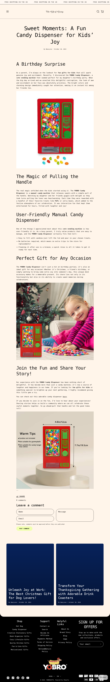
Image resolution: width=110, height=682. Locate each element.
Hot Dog (19, 626)
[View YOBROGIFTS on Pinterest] (22, 677)
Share (22, 496)
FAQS (65, 639)
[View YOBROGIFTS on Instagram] (8, 677)
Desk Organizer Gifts (19, 636)
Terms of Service (45, 642)
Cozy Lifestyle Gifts (19, 640)
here (65, 397)
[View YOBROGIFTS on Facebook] (18, 677)
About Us (65, 629)
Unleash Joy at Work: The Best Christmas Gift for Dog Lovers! (30, 594)
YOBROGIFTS (50, 680)
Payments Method (45, 639)
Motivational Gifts (19, 650)
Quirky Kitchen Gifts (19, 643)
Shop (19, 621)
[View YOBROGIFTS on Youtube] (27, 677)
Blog (65, 636)
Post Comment (24, 528)
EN (58, 676)
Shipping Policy (45, 645)
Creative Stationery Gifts (19, 633)
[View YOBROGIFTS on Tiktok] (13, 677)
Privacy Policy (65, 642)
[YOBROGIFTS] (55, 11)
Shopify (66, 680)
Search (45, 629)
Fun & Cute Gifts (19, 646)
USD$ (50, 676)
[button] (97, 11)
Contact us (45, 626)
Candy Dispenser (19, 629)
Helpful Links (61, 623)
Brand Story (65, 632)
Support (45, 621)
